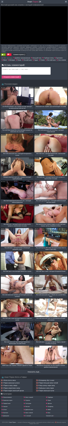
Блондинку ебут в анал (46, 380)
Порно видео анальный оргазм (13, 390)
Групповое (59, 58)
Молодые (12, 60)
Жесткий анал (51, 60)
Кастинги (5, 412)
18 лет (5, 409)
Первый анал (6, 403)
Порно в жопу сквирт (10, 385)
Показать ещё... (34, 372)
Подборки (50, 397)
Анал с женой (29, 412)
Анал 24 (34, 2)
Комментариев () (19, 54)
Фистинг (27, 406)
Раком (19, 60)
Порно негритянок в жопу (11, 388)
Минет (5, 60)
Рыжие (42, 60)
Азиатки (5, 406)
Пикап (49, 400)
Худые (36, 60)
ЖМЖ (49, 409)
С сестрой (28, 415)
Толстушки (28, 403)
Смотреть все (50, 415)
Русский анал (27, 60)
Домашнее (6, 415)
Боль (48, 412)
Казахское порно (7, 400)
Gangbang (50, 406)
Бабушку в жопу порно (46, 388)
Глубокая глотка (49, 58)
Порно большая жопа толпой (48, 383)
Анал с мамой (29, 397)
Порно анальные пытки (46, 390)
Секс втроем (62, 60)
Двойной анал (29, 409)
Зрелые (49, 403)
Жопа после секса (9, 380)
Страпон (27, 400)
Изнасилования (7, 397)
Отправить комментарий (11, 77)
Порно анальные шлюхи (11, 383)
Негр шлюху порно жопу (47, 385)
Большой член (37, 58)
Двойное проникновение (22, 58)
